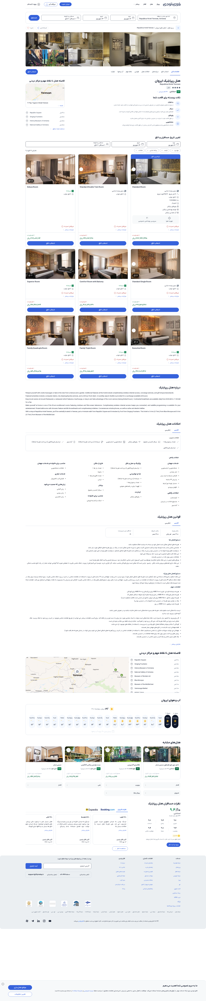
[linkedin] (38, 921)
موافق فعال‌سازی (20, 987)
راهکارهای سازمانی (148, 889)
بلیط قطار (177, 872)
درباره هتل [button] (155, 72)
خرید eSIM (177, 897)
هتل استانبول (136, 912)
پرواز (158, 4)
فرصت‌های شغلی (120, 872)
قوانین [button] (137, 72)
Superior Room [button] (33, 282)
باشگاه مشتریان (148, 880)
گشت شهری (177, 889)
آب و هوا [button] (120, 72)
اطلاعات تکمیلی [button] (148, 858)
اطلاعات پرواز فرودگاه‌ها (173, 906)
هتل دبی (127, 912)
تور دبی (53, 912)
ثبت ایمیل (34, 866)
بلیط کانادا (88, 912)
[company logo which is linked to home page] (171, 4)
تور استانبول (46, 912)
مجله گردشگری (121, 876)
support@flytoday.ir (36, 874)
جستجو (34, 18)
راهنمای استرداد (148, 863)
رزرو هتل (171, 28)
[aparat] (27, 921)
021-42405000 (65, 874)
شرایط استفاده (77, 991)
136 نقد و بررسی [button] (163, 92)
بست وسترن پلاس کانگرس (90, 765)
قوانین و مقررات (148, 872)
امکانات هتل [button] (145, 72)
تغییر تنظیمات (20, 994)
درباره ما (123, 863)
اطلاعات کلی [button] (175, 72)
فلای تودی (81, 921)
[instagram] (44, 921)
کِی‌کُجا (178, 902)
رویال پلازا (137, 793)
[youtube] (50, 921)
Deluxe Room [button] (32, 187)
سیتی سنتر (57, 765)
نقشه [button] (61, 106)
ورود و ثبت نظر (173, 845)
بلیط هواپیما (176, 863)
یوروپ (137, 785)
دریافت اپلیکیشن (120, 884)
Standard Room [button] (139, 187)
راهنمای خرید (149, 867)
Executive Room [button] (139, 348)
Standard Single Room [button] (141, 282)
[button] (136, 4)
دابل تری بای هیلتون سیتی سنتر (167, 765)
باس (99, 785)
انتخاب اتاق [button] (164, 72)
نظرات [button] (113, 72)
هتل (151, 4)
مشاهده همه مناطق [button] (59, 129)
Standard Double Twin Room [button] (92, 187)
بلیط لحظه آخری (69, 912)
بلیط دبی (152, 912)
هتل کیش (112, 912)
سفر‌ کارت (122, 880)
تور (179, 884)
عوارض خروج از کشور (147, 884)
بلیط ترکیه (96, 912)
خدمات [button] (178, 858)
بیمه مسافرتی (176, 893)
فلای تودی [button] (122, 858)
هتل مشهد (120, 912)
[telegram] (32, 921)
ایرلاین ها (170, 912)
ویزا (179, 880)
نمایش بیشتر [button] (176, 644)
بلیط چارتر (177, 912)
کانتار (177, 785)
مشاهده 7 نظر (121, 849)
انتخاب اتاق (32, 72)
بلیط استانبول (161, 912)
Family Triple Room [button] (88, 348)
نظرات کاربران (122, 809)
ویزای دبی (60, 912)
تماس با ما (122, 867)
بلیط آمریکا (80, 912)
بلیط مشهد (145, 912)
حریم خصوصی (89, 991)
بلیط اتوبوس (176, 876)
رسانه (123, 889)
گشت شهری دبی (36, 912)
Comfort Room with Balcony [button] (91, 282)
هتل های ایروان (160, 28)
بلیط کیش (104, 912)
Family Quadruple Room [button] (37, 348)
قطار (144, 4)
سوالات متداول (149, 876)
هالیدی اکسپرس (133, 765)
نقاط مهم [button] (129, 72)
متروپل (176, 793)
